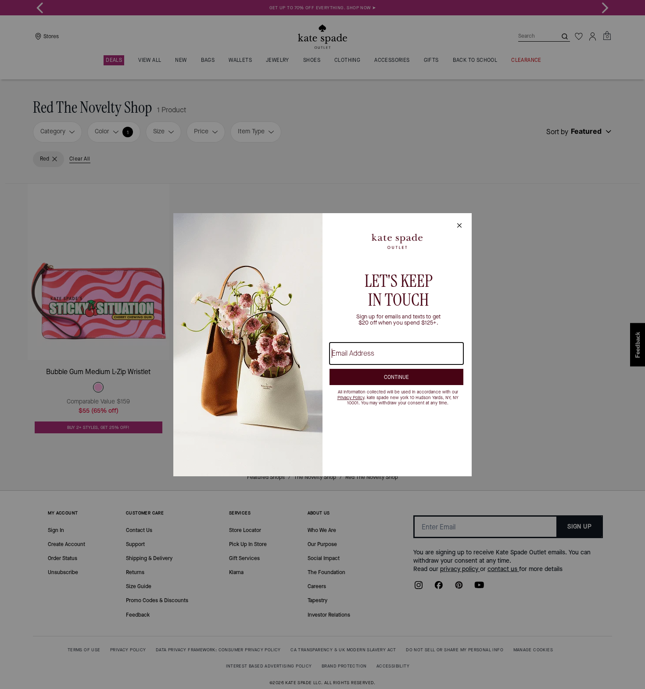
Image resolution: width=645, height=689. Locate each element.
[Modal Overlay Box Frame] (322, 344)
